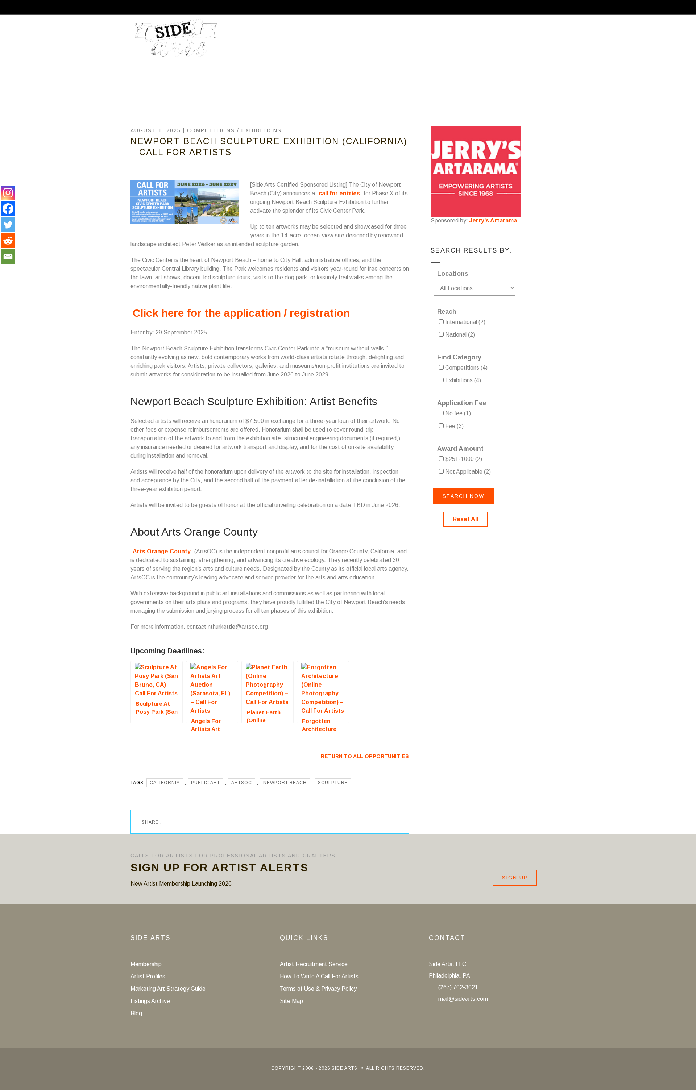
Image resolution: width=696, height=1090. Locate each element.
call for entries (339, 193)
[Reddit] (8, 240)
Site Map (291, 1001)
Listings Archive (150, 1001)
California (165, 782)
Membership (422, 41)
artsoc (241, 782)
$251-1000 (463, 459)
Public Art (205, 782)
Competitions (211, 130)
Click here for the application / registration (241, 313)
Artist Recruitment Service (512, 41)
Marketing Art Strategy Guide (168, 989)
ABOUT (296, 41)
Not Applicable (467, 472)
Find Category (459, 357)
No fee (457, 413)
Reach (446, 311)
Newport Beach (285, 782)
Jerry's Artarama (493, 220)
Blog (136, 1013)
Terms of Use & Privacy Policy (318, 989)
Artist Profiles (147, 976)
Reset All (465, 519)
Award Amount (460, 448)
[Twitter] (8, 224)
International (464, 322)
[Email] (8, 256)
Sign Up (515, 878)
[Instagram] (8, 193)
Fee (454, 426)
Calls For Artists (354, 41)
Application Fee (461, 403)
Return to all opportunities (365, 756)
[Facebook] (8, 208)
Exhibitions (261, 130)
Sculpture (333, 782)
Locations (452, 273)
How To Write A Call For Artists (319, 976)
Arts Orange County (162, 551)
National (459, 335)
